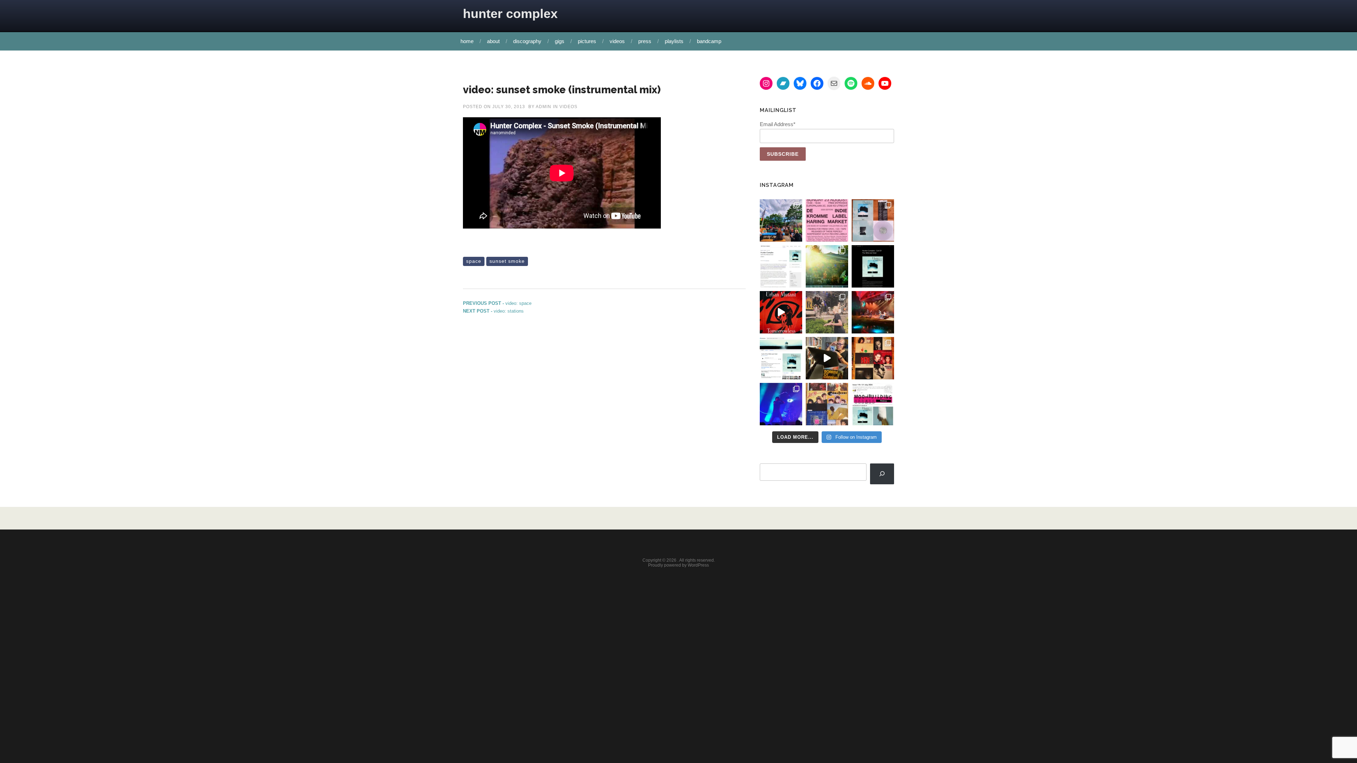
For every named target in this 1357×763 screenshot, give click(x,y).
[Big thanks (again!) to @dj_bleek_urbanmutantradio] (781, 312)
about (493, 41)
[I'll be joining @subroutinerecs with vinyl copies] (827, 220)
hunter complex (510, 13)
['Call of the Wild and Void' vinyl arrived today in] (873, 220)
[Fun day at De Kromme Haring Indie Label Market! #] (781, 220)
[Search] (882, 473)
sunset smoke (507, 261)
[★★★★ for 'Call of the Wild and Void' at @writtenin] (781, 266)
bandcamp (709, 41)
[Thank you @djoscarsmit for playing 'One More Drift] (827, 358)
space (473, 261)
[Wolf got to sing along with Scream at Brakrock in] (827, 312)
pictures (587, 41)
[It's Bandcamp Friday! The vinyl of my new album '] (781, 358)
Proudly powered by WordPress (678, 565)
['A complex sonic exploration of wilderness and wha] (873, 266)
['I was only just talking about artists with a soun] (873, 404)
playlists (674, 41)
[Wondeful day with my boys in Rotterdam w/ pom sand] (873, 358)
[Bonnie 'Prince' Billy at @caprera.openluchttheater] (873, 312)
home (467, 41)
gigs (559, 41)
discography (527, 41)
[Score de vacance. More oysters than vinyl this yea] (827, 404)
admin (543, 106)
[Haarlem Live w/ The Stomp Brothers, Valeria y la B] (827, 266)
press (644, 41)
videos (617, 41)
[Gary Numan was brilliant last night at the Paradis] (781, 404)
